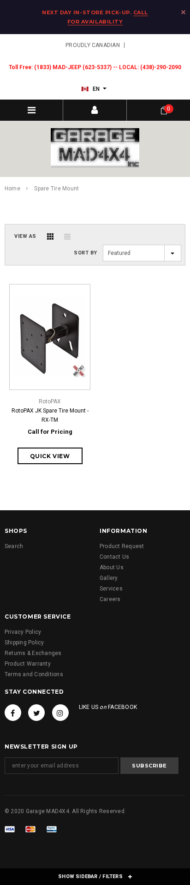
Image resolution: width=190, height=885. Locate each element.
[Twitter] (36, 712)
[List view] (67, 236)
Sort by (85, 253)
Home (12, 188)
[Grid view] (50, 236)
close (183, 12)
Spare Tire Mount (56, 188)
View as (25, 236)
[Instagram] (60, 712)
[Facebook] (13, 712)
